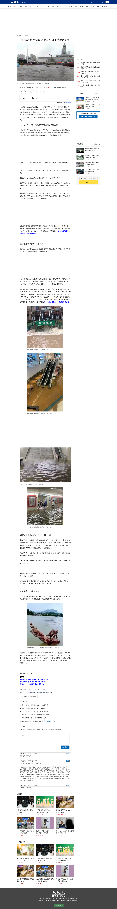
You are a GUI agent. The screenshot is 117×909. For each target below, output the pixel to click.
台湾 (42, 6)
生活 (92, 6)
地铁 (44, 689)
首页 (9, 6)
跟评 (67, 753)
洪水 (34, 689)
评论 (36, 6)
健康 (53, 6)
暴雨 (25, 689)
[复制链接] (32, 91)
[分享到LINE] (25, 92)
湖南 (39, 689)
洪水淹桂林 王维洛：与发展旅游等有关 (56, 302)
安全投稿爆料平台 (49, 721)
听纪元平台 (68, 102)
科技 (76, 6)
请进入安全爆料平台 (88, 116)
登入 (107, 2)
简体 (25, 2)
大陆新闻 (26, 35)
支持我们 (88, 182)
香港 (47, 6)
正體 (22, 2)
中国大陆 (50, 692)
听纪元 (65, 6)
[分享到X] (29, 92)
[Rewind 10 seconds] (28, 98)
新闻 (21, 35)
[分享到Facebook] (21, 92)
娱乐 (81, 6)
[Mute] (42, 98)
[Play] (33, 98)
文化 (87, 6)
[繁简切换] (44, 92)
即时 (15, 6)
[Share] (17, 814)
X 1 (24, 98)
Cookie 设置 (58, 905)
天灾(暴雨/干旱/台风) (33, 692)
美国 (26, 6)
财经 (70, 6)
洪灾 (30, 689)
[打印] (36, 92)
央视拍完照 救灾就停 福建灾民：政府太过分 (34, 679)
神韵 (98, 6)
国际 (31, 6)
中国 (20, 6)
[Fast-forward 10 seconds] (37, 98)
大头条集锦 (43, 692)
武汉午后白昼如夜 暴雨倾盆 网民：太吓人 (33, 682)
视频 (58, 6)
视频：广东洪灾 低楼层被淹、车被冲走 (32, 684)
